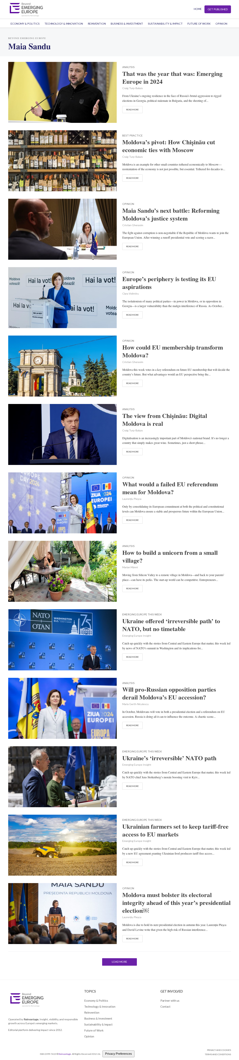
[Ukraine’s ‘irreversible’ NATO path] (62, 776)
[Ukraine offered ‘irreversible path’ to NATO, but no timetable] (62, 639)
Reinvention (97, 23)
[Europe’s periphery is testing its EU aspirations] (62, 297)
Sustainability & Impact (165, 23)
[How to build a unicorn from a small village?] (62, 571)
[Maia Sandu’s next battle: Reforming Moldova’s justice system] (62, 229)
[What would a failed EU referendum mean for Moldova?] (62, 502)
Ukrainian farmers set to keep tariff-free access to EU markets (175, 830)
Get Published (218, 9)
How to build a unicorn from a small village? (170, 556)
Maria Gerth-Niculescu (135, 704)
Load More (119, 961)
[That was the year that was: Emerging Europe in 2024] (62, 92)
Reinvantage (65, 1054)
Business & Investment (127, 23)
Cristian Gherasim (132, 225)
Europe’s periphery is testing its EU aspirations (169, 283)
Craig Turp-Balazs (132, 88)
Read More (132, 109)
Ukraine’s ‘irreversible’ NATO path (169, 758)
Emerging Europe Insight (136, 635)
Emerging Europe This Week (142, 614)
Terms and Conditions (218, 1054)
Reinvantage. (31, 1019)
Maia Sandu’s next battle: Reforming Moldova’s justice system (171, 214)
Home (198, 8)
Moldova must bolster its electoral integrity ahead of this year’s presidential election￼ (176, 902)
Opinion (221, 23)
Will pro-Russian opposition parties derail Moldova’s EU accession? (169, 693)
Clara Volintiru (130, 293)
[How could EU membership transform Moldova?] (62, 365)
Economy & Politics (25, 23)
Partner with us (169, 1000)
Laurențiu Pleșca (131, 498)
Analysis (128, 67)
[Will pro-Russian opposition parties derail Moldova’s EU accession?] (62, 708)
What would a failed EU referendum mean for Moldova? (170, 488)
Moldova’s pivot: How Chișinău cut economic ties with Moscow (168, 146)
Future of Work (199, 23)
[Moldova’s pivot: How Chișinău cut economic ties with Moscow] (62, 160)
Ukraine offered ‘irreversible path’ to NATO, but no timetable (171, 625)
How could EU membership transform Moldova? (172, 351)
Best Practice (132, 135)
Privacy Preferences (118, 1053)
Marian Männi (130, 567)
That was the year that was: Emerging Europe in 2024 (172, 77)
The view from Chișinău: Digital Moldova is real (164, 419)
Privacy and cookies (219, 1050)
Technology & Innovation (63, 23)
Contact (165, 1006)
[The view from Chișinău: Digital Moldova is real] (62, 434)
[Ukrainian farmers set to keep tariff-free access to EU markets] (62, 845)
